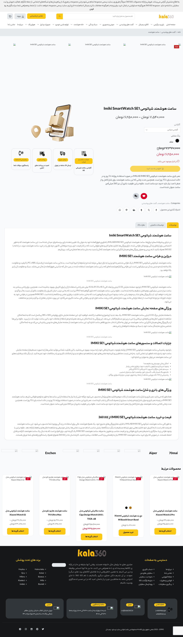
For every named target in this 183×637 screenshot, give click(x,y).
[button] (36, 16)
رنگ (178, 136)
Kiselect (21, 580)
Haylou (22, 569)
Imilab (22, 584)
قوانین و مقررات (166, 580)
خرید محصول (128, 532)
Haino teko (39, 569)
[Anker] (132, 453)
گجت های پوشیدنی (168, 32)
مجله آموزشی (167, 577)
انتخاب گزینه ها (165, 531)
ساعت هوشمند (153, 32)
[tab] (173, 225)
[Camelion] (71, 453)
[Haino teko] (30, 453)
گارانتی (177, 125)
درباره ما (169, 569)
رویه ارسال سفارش (146, 584)
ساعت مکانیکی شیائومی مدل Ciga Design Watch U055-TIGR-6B (91, 515)
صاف (171, 142)
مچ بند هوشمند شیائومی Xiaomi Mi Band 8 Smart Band (128, 518)
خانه (179, 32)
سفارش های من (146, 573)
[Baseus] (112, 453)
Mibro (22, 577)
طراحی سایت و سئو (118, 629)
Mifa (42, 580)
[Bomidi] (91, 453)
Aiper (153, 453)
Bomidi (41, 584)
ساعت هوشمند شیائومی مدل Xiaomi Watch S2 (18, 513)
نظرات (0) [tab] (141, 225)
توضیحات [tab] (172, 225)
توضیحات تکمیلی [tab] (157, 225)
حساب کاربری (147, 569)
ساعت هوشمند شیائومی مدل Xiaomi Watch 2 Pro (165, 513)
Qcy (23, 573)
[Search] (59, 16)
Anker (41, 573)
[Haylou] (9, 453)
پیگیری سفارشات (165, 584)
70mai (173, 453)
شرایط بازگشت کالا (146, 580)
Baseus (41, 577)
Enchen (50, 453)
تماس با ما (168, 573)
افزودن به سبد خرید (154, 168)
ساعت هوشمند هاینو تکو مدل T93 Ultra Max (54, 513)
